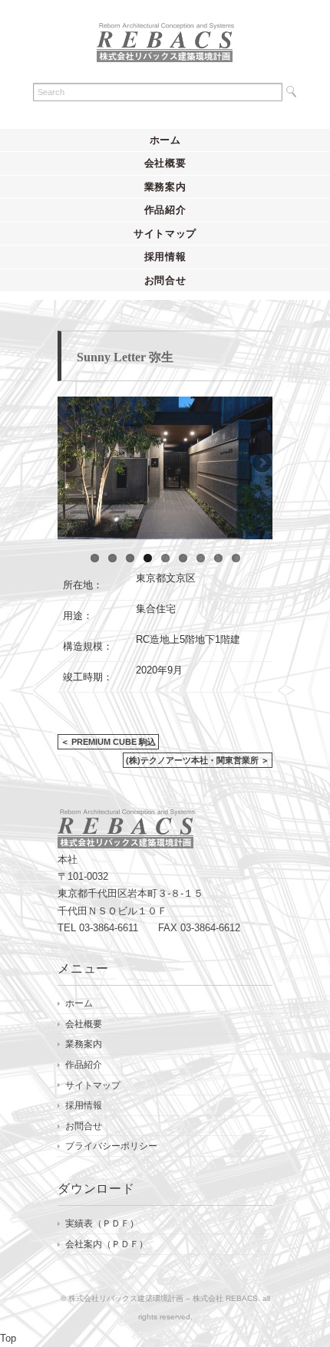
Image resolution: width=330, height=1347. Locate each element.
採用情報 (165, 256)
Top (8, 1338)
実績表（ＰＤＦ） (102, 1223)
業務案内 (165, 187)
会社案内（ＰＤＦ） (106, 1244)
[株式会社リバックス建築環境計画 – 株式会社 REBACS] (165, 35)
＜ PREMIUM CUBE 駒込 (108, 741)
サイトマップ (165, 233)
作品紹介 (165, 210)
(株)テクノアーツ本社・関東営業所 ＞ (197, 760)
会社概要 (165, 163)
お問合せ (165, 280)
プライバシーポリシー (111, 1146)
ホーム (165, 140)
